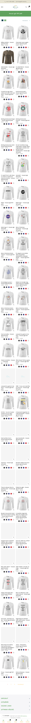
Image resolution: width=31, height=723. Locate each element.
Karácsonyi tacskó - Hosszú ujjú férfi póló (21, 92)
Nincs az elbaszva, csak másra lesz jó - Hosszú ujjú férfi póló (23, 594)
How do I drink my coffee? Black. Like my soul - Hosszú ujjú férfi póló (23, 542)
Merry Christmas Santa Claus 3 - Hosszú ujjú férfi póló (7, 255)
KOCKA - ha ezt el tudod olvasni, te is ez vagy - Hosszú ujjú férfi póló (7, 413)
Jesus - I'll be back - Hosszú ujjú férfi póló (21, 645)
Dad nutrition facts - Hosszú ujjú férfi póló (6, 438)
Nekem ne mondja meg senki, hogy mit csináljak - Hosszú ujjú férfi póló (22, 283)
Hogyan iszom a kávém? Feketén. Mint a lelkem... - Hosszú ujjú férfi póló (7, 542)
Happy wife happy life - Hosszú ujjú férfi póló (7, 593)
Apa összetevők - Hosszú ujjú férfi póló (22, 438)
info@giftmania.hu (21, 1)
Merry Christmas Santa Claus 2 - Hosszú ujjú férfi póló (22, 309)
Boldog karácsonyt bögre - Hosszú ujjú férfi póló (8, 119)
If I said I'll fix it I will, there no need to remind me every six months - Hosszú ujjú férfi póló (8, 177)
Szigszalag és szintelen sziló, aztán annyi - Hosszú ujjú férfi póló (23, 620)
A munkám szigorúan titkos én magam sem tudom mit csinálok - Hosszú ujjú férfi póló (21, 515)
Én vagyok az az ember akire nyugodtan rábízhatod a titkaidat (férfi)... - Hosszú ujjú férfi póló (22, 256)
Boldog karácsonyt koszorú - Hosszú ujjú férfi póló (22, 120)
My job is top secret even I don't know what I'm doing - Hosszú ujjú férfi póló (8, 515)
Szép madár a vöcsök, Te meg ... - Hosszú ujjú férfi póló (22, 568)
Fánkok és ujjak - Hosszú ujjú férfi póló (22, 488)
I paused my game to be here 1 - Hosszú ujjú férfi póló (7, 387)
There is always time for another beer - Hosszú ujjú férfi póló (8, 489)
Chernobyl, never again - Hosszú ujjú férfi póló (22, 43)
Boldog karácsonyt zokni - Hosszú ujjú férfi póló (8, 145)
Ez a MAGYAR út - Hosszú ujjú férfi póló (22, 67)
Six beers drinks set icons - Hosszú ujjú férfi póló (23, 463)
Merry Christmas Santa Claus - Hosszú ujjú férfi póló (7, 309)
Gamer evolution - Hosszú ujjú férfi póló (8, 360)
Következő (21, 684)
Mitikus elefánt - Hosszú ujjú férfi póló (7, 43)
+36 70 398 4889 (10, 1)
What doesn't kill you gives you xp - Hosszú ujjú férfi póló (23, 361)
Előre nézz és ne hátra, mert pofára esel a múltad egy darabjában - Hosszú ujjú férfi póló (8, 647)
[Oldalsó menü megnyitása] (2, 363)
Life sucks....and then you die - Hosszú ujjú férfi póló (8, 619)
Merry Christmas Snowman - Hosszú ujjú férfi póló (22, 229)
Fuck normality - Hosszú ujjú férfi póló (7, 334)
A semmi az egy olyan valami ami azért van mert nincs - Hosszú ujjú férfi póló (8, 94)
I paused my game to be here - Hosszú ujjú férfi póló (22, 335)
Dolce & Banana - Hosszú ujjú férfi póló (22, 672)
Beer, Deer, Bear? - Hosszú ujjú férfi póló (8, 567)
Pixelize (18, 717)
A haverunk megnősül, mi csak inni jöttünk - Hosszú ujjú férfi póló (22, 413)
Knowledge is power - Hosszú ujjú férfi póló (7, 282)
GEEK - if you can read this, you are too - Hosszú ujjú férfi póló (23, 387)
